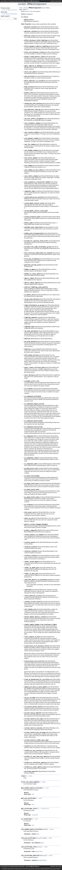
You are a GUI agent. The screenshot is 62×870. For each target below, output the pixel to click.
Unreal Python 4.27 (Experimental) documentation (13, 1)
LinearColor (35, 815)
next (57, 1)
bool (33, 794)
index (60, 1)
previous (53, 1)
